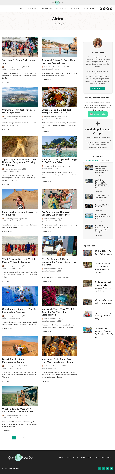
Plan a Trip (32, 9)
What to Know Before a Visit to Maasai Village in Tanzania (19, 260)
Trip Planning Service (103, 458)
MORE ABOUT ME (98, 88)
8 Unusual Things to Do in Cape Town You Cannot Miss (59, 61)
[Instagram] (104, 8)
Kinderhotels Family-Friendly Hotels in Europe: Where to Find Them (104, 286)
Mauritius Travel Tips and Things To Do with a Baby (59, 161)
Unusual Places (89, 9)
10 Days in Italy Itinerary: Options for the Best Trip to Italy (104, 332)
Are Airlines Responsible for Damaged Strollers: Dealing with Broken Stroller (102, 184)
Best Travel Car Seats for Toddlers (102, 206)
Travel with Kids (46, 9)
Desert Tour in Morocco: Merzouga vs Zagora (15, 360)
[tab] (97, 156)
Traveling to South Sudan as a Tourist (18, 61)
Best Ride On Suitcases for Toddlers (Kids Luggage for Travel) (102, 229)
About (22, 9)
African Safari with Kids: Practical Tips (103, 302)
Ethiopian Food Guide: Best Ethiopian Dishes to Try (56, 111)
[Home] (52, 24)
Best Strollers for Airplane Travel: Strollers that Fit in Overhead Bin (101, 170)
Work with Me (86, 458)
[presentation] (20, 47)
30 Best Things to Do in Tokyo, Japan (103, 252)
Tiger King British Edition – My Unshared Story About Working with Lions (19, 162)
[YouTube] (107, 8)
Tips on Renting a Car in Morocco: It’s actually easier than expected (59, 261)
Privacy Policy (72, 458)
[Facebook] (101, 8)
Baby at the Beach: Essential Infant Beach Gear (102, 216)
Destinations (61, 9)
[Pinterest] (111, 468)
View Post (7, 82)
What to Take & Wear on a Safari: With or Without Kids (17, 410)
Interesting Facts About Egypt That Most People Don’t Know (57, 360)
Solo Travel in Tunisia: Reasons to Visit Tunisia (20, 213)
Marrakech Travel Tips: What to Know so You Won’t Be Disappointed (58, 311)
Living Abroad (74, 9)
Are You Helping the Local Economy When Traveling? (56, 213)
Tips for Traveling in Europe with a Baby (103, 315)
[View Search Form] (3, 9)
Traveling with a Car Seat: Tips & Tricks (102, 196)
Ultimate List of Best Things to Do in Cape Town (18, 111)
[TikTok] (111, 8)
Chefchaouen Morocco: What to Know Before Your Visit (19, 310)
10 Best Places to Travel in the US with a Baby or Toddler (102, 268)
